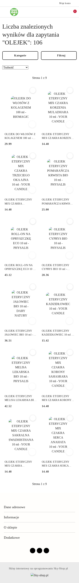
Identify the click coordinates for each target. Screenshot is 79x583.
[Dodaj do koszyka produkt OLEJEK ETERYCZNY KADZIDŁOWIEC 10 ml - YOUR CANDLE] (69, 320)
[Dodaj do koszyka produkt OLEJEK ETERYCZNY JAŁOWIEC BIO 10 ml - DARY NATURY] (32, 320)
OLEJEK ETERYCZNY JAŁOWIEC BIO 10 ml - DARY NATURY (19, 333)
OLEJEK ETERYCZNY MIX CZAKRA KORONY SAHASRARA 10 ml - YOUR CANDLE (56, 398)
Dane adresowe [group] (14, 507)
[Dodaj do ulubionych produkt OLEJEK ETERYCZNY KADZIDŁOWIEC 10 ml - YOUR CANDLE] (70, 287)
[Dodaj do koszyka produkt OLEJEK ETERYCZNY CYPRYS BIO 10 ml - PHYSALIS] (69, 255)
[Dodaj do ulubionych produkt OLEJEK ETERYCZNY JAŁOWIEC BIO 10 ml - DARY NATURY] (33, 287)
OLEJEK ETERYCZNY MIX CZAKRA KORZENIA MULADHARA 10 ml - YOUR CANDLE (58, 136)
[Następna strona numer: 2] (60, 78)
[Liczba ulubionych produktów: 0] (64, 12)
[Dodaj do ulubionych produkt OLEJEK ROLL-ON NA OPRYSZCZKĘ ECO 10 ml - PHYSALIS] (33, 221)
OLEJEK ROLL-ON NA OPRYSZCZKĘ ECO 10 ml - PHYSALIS (20, 267)
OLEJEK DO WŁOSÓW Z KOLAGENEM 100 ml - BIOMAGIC (20, 136)
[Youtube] (46, 550)
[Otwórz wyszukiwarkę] (56, 12)
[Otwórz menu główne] (4, 12)
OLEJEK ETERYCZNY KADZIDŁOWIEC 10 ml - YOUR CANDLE (57, 333)
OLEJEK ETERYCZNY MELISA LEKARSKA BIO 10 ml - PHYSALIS (20, 398)
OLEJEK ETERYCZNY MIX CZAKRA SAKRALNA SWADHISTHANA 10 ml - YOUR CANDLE (20, 464)
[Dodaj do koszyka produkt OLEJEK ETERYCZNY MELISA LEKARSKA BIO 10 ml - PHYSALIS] (32, 386)
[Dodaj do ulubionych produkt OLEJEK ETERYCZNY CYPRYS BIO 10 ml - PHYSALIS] (70, 221)
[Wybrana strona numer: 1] (39, 78)
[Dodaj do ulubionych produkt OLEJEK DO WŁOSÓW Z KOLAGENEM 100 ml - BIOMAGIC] (33, 90)
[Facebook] (32, 550)
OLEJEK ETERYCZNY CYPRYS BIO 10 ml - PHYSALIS (55, 267)
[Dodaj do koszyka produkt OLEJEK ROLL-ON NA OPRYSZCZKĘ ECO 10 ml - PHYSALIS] (32, 255)
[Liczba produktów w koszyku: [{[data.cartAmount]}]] (72, 12)
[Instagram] (39, 550)
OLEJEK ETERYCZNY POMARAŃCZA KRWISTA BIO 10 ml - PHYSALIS (58, 201)
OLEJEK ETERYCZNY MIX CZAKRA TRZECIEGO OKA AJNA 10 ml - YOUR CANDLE (19, 201)
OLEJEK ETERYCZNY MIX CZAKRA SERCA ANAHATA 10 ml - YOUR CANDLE (57, 464)
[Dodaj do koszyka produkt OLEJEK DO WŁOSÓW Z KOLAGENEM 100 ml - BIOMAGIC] (32, 124)
